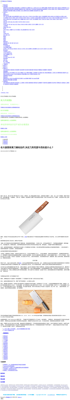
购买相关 (3, 373)
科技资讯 (5, 143)
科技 (26, 236)
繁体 (2, 398)
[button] (3, 92)
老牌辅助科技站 (16, 107)
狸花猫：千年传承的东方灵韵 (10, 370)
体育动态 (5, 344)
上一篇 (16, 328)
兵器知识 (5, 353)
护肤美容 (5, 357)
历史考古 (5, 350)
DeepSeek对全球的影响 (8, 366)
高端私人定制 (4, 128)
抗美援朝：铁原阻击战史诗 (9, 369)
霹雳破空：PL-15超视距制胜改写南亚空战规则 (14, 364)
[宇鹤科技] (35, 1)
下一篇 (8, 330)
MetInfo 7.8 (8, 397)
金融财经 (5, 348)
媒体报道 (5, 343)
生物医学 (5, 346)
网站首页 (5, 5)
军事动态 (5, 351)
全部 (4, 13)
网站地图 (3, 379)
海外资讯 (5, 337)
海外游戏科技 (8, 107)
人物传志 (5, 354)
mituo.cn (20, 397)
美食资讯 (5, 356)
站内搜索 (3, 381)
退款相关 (3, 376)
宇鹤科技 (3, 107)
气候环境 (5, 347)
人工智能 (5, 340)
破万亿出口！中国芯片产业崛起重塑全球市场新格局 (15, 367)
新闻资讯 (5, 142)
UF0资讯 (5, 341)
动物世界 (5, 358)
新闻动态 (5, 336)
